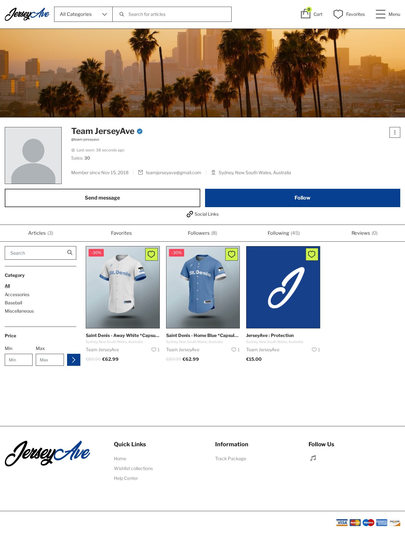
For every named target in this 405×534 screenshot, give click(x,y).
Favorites (121, 233)
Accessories (17, 294)
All (7, 285)
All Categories (76, 14)
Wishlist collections (133, 468)
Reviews (364, 233)
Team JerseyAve (102, 131)
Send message (102, 198)
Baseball (13, 302)
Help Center (126, 478)
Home (120, 458)
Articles (40, 233)
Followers (202, 233)
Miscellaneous (19, 311)
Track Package (230, 458)
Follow (302, 198)
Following (284, 233)
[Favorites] (151, 254)
